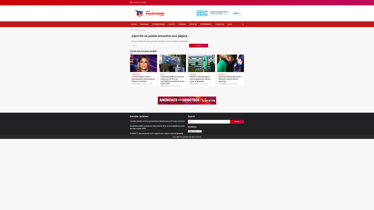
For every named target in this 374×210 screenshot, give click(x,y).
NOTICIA (134, 24)
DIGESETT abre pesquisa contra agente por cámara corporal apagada (201, 63)
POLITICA (172, 24)
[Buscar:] (160, 45)
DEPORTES (193, 24)
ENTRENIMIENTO (206, 24)
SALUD (230, 24)
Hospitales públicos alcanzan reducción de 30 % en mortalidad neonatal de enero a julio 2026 (172, 63)
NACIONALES (144, 24)
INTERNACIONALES (158, 24)
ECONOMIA (182, 24)
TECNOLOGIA (219, 24)
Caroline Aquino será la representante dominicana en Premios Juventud (143, 63)
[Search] (243, 24)
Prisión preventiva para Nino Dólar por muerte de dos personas (230, 63)
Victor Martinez (135, 83)
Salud (162, 74)
